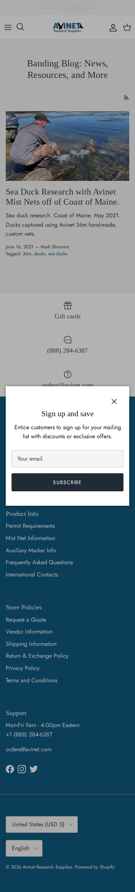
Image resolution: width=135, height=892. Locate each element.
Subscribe (67, 482)
